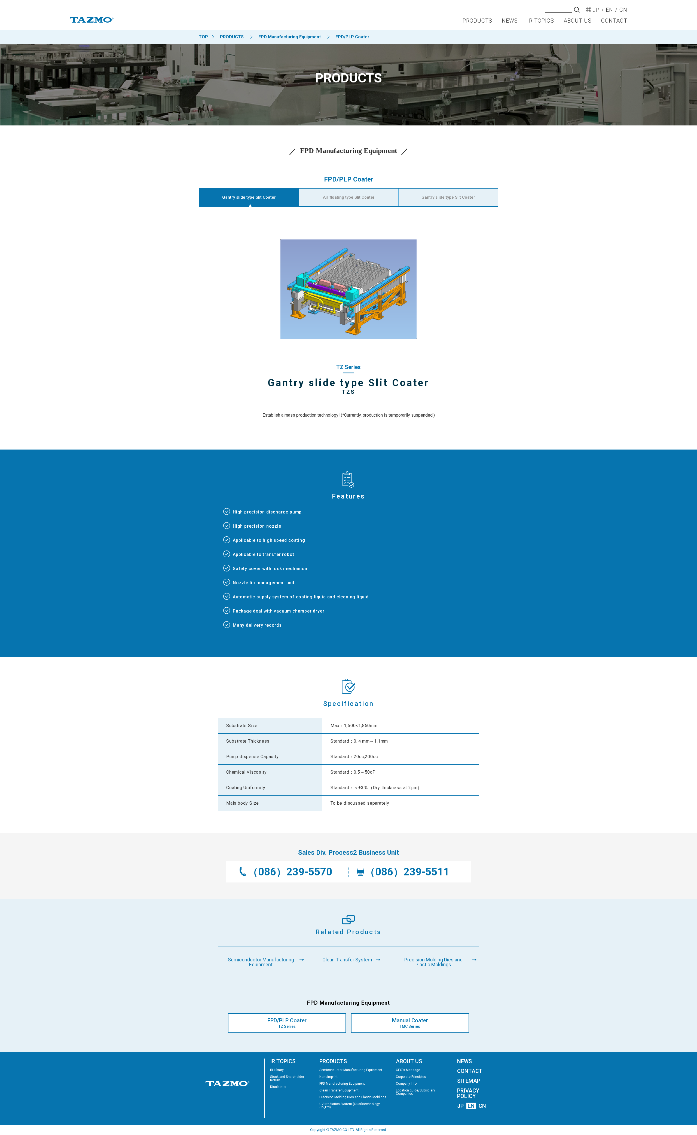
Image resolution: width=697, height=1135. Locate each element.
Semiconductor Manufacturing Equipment (350, 1070)
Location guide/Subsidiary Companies (415, 1092)
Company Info (406, 1083)
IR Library (277, 1070)
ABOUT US (578, 20)
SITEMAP (468, 1081)
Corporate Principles (411, 1077)
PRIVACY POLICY (468, 1093)
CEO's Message (408, 1070)
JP (460, 1106)
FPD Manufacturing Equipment (289, 36)
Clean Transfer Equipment (339, 1090)
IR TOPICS (540, 20)
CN (482, 1106)
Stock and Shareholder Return (287, 1078)
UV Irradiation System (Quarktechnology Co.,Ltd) (349, 1105)
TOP (203, 36)
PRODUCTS (477, 20)
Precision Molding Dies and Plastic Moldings (352, 1097)
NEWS (510, 20)
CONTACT (614, 20)
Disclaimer (278, 1087)
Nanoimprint (328, 1077)
